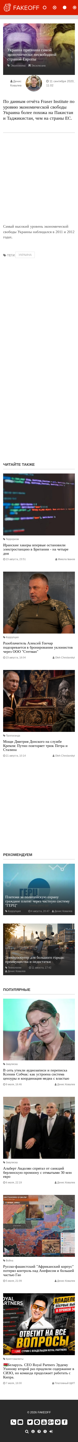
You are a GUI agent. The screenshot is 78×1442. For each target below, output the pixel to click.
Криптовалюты (15, 1358)
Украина (25, 255)
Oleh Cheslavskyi (65, 657)
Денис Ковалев (63, 911)
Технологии (14, 967)
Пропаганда (13, 735)
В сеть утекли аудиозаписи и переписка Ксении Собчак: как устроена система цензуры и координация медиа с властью (36, 1074)
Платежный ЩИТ (65, 1383)
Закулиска (12, 1064)
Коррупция (12, 637)
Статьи (68, 7)
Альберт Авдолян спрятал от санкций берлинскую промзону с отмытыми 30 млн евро (37, 1172)
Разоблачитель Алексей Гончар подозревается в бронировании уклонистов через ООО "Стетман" (38, 647)
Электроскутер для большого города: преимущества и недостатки (34, 959)
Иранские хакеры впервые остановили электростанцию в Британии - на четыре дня (35, 549)
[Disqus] (39, 405)
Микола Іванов (66, 559)
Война (9, 1260)
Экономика (18, 65)
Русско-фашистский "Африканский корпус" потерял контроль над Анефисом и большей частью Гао (38, 1270)
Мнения (58, 7)
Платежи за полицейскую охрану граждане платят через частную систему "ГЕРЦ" (37, 901)
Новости (48, 7)
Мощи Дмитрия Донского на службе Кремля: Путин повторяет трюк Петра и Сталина (35, 745)
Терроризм (12, 539)
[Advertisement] (39, 178)
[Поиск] (27, 1431)
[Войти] (51, 1431)
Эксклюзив (38, 65)
